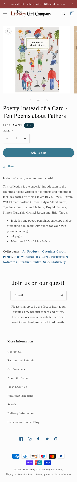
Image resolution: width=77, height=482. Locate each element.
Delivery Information (21, 413)
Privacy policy (43, 474)
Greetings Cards (53, 251)
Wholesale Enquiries (20, 395)
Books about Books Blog (23, 422)
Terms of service (63, 474)
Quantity (8, 130)
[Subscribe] (62, 295)
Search (11, 404)
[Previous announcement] (4, 4)
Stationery (58, 262)
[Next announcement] (73, 4)
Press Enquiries (17, 386)
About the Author (18, 378)
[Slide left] (30, 100)
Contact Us (14, 351)
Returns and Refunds (20, 360)
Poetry (7, 256)
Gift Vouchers (16, 369)
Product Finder (30, 262)
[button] (5, 13)
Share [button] (11, 166)
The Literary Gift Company (36, 470)
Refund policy (25, 474)
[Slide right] (47, 100)
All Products (31, 251)
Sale (46, 262)
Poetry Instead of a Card (31, 256)
